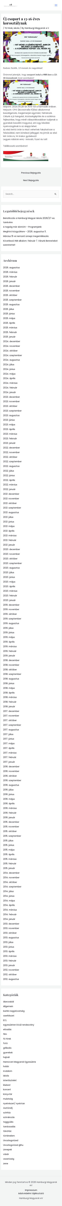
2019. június (8, 632)
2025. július (8, 309)
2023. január (9, 443)
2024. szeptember (12, 355)
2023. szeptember (12, 410)
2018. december (11, 660)
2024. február (10, 387)
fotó (5, 1043)
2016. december (11, 766)
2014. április (9, 905)
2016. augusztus (11, 785)
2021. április (8, 531)
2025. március (10, 327)
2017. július (8, 734)
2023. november (11, 401)
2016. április (9, 803)
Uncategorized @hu (13, 1145)
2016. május (9, 799)
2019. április (9, 641)
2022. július (8, 470)
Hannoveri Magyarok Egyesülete (19, 1062)
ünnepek (7, 1149)
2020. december (11, 549)
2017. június (8, 738)
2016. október (10, 776)
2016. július (8, 789)
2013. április (8, 951)
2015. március (10, 859)
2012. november (11, 969)
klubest (7, 1085)
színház (7, 1112)
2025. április (9, 323)
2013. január (9, 965)
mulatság (8, 1098)
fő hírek (9, 28)
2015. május (9, 849)
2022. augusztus (11, 466)
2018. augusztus (11, 678)
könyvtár (7, 1094)
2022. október (10, 457)
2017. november (11, 715)
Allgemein (8, 1006)
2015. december (11, 822)
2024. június (9, 369)
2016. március (10, 808)
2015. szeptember (12, 836)
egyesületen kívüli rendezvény (18, 1024)
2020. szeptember (12, 563)
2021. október (10, 503)
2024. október (10, 350)
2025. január (9, 336)
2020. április (9, 586)
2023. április (9, 429)
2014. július (8, 891)
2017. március (10, 752)
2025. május (9, 318)
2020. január (9, 600)
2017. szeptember (12, 725)
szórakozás (9, 1117)
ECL (5, 1020)
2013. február (9, 960)
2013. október (10, 933)
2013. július (8, 942)
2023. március (10, 434)
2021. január (9, 544)
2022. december (11, 447)
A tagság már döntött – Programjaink (22, 226)
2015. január (9, 868)
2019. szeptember (12, 618)
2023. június (9, 420)
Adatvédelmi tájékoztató (31, 1193)
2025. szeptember (12, 299)
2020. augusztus (11, 567)
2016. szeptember (12, 780)
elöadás (7, 1029)
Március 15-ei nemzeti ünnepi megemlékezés (26, 236)
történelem (9, 1135)
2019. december (11, 605)
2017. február (9, 757)
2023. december (11, 397)
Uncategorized (10, 1140)
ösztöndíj (7, 1108)
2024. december (11, 341)
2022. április (9, 480)
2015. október (10, 831)
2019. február (9, 651)
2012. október (10, 974)
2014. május (9, 900)
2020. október (10, 558)
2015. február (9, 863)
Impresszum (31, 1190)
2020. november (11, 554)
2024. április (9, 378)
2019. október (10, 614)
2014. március (10, 909)
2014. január (9, 919)
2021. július (8, 517)
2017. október (10, 720)
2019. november (11, 609)
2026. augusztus (11, 267)
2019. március (10, 646)
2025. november (11, 290)
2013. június (8, 947)
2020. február (10, 595)
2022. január (9, 489)
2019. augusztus (11, 623)
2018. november (11, 665)
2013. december (11, 923)
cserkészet (8, 1015)
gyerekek (8, 1052)
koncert (7, 1089)
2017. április (8, 748)
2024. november (11, 346)
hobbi (6, 1066)
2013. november (11, 928)
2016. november (11, 771)
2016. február (9, 812)
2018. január (9, 706)
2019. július (8, 628)
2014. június (8, 896)
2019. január (9, 655)
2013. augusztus (11, 937)
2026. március (10, 272)
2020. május (9, 581)
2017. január (9, 762)
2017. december (11, 711)
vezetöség (8, 1159)
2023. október (10, 406)
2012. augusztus (11, 979)
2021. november (11, 498)
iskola (16, 28)
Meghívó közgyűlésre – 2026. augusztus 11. (24, 231)
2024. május (9, 373)
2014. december (11, 873)
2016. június (8, 794)
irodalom (7, 1071)
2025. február (10, 332)
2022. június (9, 475)
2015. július (8, 840)
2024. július (8, 364)
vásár (6, 1154)
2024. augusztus (11, 360)
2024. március (10, 383)
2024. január (9, 392)
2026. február (10, 276)
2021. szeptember (12, 507)
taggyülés (8, 1122)
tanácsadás (9, 1126)
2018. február (9, 702)
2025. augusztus (11, 304)
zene (5, 1163)
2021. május (9, 526)
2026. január (9, 281)
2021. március (10, 535)
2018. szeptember (12, 674)
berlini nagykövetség (14, 1011)
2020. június (9, 577)
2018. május (9, 688)
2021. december (11, 494)
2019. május (9, 637)
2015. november (11, 826)
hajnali (6, 1057)
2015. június (8, 845)
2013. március (10, 956)
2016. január (9, 817)
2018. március (10, 697)
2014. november (11, 877)
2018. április (9, 692)
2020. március (10, 591)
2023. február (10, 438)
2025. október (10, 295)
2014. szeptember (12, 886)
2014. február (10, 914)
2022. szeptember (12, 461)
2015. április (8, 854)
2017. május (9, 743)
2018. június (8, 683)
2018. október (10, 669)
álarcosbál (8, 1001)
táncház (7, 1131)
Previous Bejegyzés (31, 172)
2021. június (8, 521)
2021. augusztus (11, 512)
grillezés (7, 1048)
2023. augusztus (11, 415)
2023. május (9, 424)
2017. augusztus (11, 729)
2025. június (9, 313)
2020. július (8, 572)
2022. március (10, 484)
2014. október (10, 882)
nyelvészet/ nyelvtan (14, 1103)
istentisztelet (10, 1080)
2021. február (9, 540)
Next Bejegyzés (31, 180)
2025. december (11, 286)
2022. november (11, 452)
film (5, 1034)
